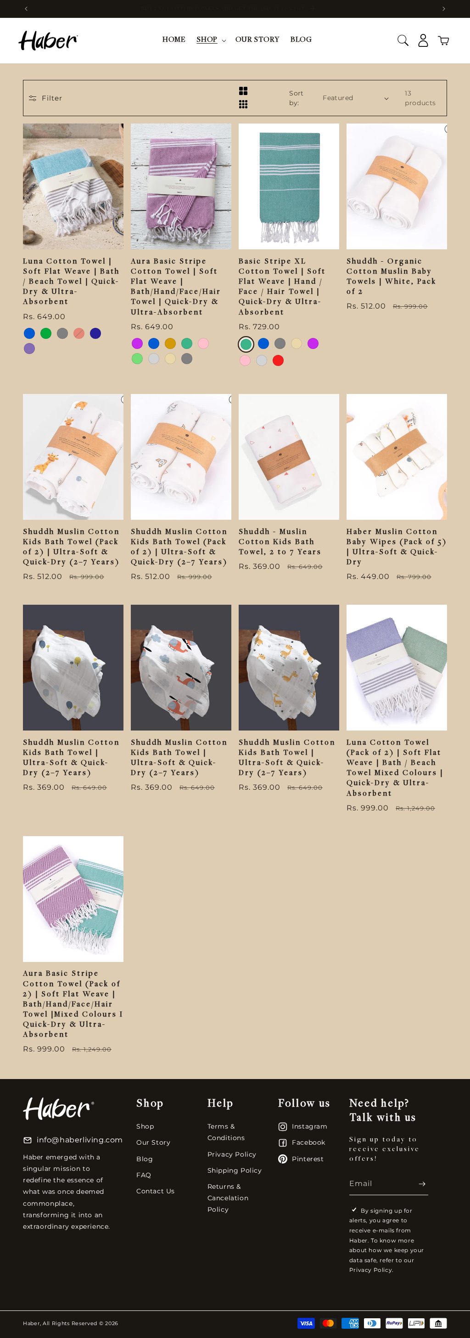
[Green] (45, 333)
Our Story (153, 1142)
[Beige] (170, 358)
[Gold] (170, 343)
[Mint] (186, 343)
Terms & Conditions (226, 1132)
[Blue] (29, 333)
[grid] (243, 91)
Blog (144, 1159)
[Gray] (62, 333)
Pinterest (308, 1159)
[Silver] (153, 358)
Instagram (309, 1126)
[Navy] (95, 333)
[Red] (78, 333)
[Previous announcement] (26, 8)
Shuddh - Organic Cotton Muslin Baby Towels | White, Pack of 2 (391, 277)
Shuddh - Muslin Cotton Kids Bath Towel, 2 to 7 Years (280, 542)
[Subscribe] (418, 1184)
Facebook (308, 1142)
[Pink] (203, 343)
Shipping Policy (234, 1170)
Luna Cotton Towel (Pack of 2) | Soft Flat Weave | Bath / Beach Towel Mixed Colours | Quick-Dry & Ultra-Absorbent (395, 768)
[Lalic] (137, 343)
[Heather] (29, 348)
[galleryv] (243, 105)
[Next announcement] (444, 8)
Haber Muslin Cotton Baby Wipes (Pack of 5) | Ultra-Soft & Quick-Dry (397, 547)
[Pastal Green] (137, 358)
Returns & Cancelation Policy (228, 1198)
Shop (145, 1126)
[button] (210, 40)
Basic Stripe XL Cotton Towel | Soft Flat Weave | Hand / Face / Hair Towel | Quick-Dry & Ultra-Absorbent (282, 287)
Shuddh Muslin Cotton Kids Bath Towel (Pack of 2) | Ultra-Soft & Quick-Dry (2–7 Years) (71, 547)
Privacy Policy (232, 1154)
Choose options (73, 230)
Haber (31, 1323)
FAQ (143, 1175)
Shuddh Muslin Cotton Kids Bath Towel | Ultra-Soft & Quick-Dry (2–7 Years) (71, 758)
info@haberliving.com (80, 1140)
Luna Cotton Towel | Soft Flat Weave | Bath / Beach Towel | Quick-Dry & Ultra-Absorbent (71, 282)
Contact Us (155, 1191)
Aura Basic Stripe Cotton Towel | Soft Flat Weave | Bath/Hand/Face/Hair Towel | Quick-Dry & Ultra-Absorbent (176, 287)
